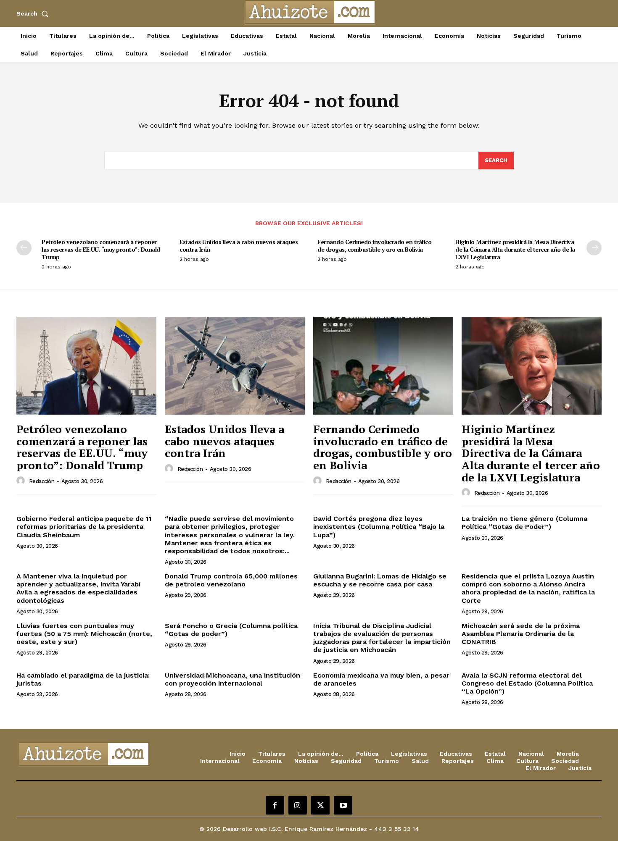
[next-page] (594, 247)
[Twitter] (320, 805)
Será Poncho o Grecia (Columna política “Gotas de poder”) (231, 630)
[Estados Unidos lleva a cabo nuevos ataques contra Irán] (235, 366)
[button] (34, 13)
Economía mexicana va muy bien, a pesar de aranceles (381, 679)
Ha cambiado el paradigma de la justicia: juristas (83, 679)
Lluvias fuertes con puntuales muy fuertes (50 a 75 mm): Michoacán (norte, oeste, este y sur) (84, 634)
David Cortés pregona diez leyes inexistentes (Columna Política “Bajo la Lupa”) (378, 527)
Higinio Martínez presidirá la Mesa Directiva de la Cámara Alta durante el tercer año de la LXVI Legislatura (515, 249)
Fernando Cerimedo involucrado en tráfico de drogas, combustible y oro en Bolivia (374, 245)
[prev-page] (24, 247)
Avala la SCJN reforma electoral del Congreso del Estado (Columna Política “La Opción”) (527, 683)
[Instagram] (297, 805)
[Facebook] (275, 805)
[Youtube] (343, 805)
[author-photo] (21, 481)
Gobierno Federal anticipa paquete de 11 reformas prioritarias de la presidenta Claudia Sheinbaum (84, 527)
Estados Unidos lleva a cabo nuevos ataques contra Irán (239, 245)
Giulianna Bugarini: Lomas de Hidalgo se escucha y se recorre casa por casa (379, 580)
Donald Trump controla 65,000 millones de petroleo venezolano (231, 580)
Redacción (42, 481)
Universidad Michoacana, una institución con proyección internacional (232, 679)
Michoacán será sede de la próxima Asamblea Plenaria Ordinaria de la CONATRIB (521, 634)
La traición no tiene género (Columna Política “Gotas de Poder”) (524, 523)
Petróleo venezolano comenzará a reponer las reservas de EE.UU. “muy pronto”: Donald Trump (101, 249)
